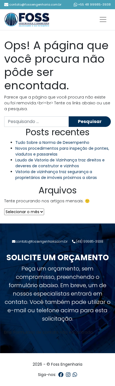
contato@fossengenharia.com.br (34, 4)
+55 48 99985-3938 (94, 4)
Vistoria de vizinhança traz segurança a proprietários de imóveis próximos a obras (56, 174)
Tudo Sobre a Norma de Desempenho (52, 142)
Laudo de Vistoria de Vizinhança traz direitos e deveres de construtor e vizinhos (60, 163)
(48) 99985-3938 (89, 241)
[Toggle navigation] (103, 19)
